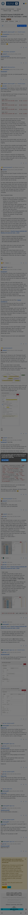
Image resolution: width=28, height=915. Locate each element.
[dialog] (14, 457)
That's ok (24, 460)
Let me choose (5, 460)
